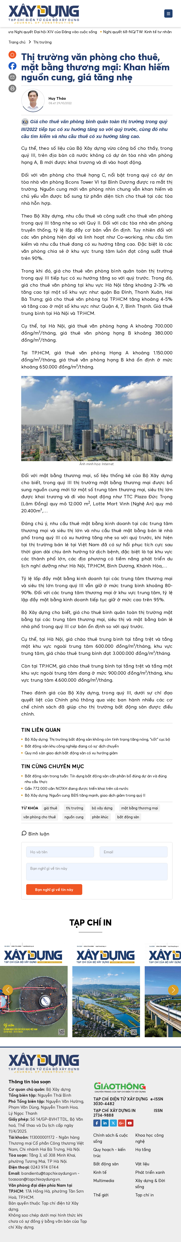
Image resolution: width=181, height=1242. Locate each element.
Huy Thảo (57, 98)
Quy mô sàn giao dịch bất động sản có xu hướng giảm (71, 753)
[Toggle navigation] (168, 13)
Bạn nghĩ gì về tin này (54, 889)
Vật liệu (142, 1163)
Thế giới (101, 1194)
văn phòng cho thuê (39, 817)
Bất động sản (106, 1163)
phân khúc (100, 817)
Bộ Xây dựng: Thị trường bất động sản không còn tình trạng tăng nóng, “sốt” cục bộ (97, 739)
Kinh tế (100, 1172)
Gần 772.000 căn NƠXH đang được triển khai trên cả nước (76, 788)
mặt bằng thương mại (139, 808)
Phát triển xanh (150, 1172)
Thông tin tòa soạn (29, 1081)
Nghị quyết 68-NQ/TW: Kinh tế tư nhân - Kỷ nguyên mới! (124, 31)
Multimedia (103, 1180)
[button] (173, 990)
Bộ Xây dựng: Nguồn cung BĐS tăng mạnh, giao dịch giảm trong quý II (85, 795)
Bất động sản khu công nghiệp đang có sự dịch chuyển (72, 746)
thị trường (74, 808)
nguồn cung (74, 817)
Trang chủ (16, 42)
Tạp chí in (144, 1194)
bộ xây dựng (102, 808)
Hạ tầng (143, 1149)
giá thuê (51, 808)
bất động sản (128, 817)
